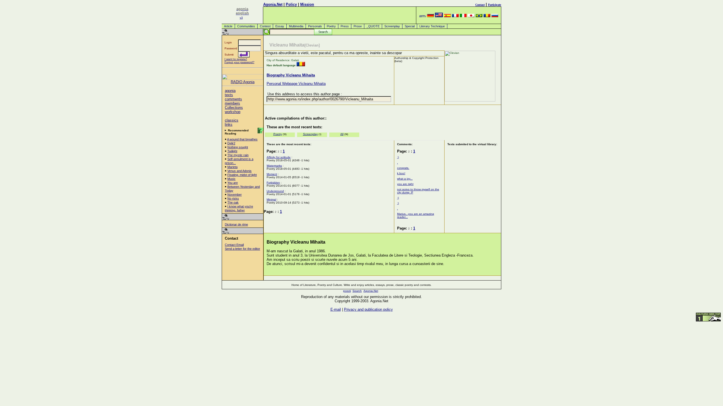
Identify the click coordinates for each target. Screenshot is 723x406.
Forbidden (273, 182)
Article (228, 26)
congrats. (403, 167)
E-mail (335, 309)
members (232, 103)
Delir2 (231, 143)
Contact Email (234, 244)
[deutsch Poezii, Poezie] (430, 16)
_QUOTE (373, 26)
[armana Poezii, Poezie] (422, 16)
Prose (358, 26)
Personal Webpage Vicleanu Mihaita (296, 83)
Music (231, 178)
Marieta (232, 167)
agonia (230, 91)
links (228, 124)
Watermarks (274, 165)
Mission (307, 4)
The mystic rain (238, 155)
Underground (275, 191)
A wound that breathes (242, 139)
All (341, 134)
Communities (246, 26)
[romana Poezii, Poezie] (487, 16)
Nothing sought (237, 147)
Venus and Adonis (239, 171)
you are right (405, 184)
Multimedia (296, 26)
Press (345, 26)
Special (410, 26)
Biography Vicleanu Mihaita (291, 75)
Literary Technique (432, 26)
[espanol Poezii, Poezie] (447, 16)
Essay (279, 26)
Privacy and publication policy (368, 309)
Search (357, 290)
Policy (291, 4)
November (234, 194)
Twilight (232, 151)
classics (231, 120)
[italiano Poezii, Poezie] (463, 16)
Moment (272, 174)
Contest (265, 26)
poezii (347, 290)
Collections (234, 107)
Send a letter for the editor (242, 248)
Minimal (271, 199)
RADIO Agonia (242, 82)
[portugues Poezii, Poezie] (479, 16)
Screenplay (392, 26)
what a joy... (405, 178)
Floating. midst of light (242, 174)
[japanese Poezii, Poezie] (471, 16)
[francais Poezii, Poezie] (455, 16)
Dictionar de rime (236, 224)
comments (233, 99)
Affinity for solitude (279, 157)
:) (398, 157)
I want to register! (236, 59)
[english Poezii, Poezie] (439, 16)
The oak (233, 202)
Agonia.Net (272, 4)
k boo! (401, 173)
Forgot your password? (239, 62)
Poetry (331, 26)
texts (229, 95)
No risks (233, 198)
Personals (315, 26)
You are (232, 182)
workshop (232, 112)
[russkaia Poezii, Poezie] (494, 16)
